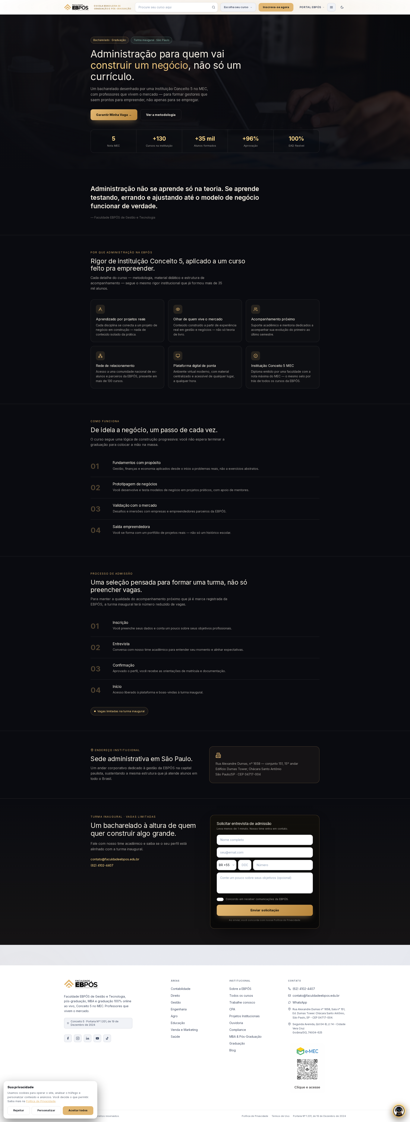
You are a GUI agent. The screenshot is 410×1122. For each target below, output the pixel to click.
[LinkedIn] (87, 1038)
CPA (232, 1009)
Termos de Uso (281, 1116)
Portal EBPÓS (310, 7)
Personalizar (46, 1110)
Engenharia (179, 1009)
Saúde (175, 1036)
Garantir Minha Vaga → (114, 115)
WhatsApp (300, 1002)
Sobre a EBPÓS (240, 989)
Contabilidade (180, 989)
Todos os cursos (241, 995)
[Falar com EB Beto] (399, 1111)
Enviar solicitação (264, 910)
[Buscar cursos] (213, 7)
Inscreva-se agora (276, 7)
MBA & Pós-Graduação (245, 1036)
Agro (174, 1016)
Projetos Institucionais (244, 1016)
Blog (232, 1050)
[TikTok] (107, 1038)
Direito (175, 995)
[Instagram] (78, 1038)
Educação (178, 1023)
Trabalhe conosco (242, 1002)
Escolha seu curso (236, 7)
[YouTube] (97, 1038)
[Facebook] (68, 1038)
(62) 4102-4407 (102, 865)
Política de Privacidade (255, 1116)
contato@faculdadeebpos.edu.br (115, 859)
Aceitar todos (78, 1110)
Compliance (237, 1030)
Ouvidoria (236, 1023)
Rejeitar (18, 1110)
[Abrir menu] (331, 7)
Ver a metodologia (161, 115)
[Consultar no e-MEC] (307, 1068)
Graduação (237, 1043)
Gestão (176, 1002)
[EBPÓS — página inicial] (76, 7)
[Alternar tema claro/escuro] (342, 7)
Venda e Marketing (184, 1030)
